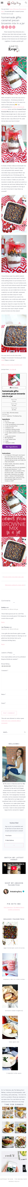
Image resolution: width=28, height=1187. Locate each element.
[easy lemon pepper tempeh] (8, 1128)
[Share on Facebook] (3, 27)
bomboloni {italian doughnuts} (14, 1010)
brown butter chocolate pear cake (14, 577)
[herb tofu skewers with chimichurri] (20, 1142)
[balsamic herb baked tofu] (20, 1128)
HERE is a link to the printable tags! (11, 365)
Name (3, 694)
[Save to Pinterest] (6, 27)
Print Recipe (14, 387)
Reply (3, 622)
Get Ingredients (12, 447)
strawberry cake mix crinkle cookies (14, 979)
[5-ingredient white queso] (14, 1059)
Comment (4, 671)
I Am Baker (12, 369)
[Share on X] (10, 27)
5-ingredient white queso (14, 1073)
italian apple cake (14, 1042)
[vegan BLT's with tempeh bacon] (8, 1142)
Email (3, 703)
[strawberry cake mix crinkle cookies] (14, 965)
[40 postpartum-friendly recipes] (8, 1113)
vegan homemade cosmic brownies (14, 948)
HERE (2, 360)
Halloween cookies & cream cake (14, 585)
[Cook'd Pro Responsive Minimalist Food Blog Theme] (14, 1172)
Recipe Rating (5, 664)
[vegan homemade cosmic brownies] (14, 934)
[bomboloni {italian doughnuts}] (14, 996)
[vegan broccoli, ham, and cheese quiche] (20, 1113)
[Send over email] (13, 27)
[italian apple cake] (14, 1028)
